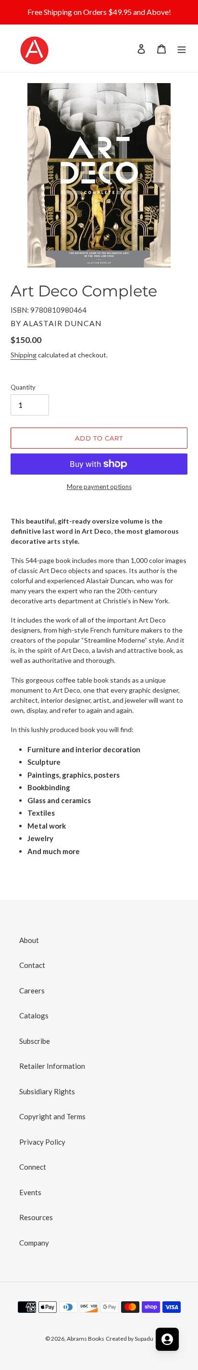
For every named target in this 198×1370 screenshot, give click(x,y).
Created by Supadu (129, 1338)
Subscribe (34, 1041)
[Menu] (182, 48)
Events (30, 1192)
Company (34, 1242)
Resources (36, 1217)
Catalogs (34, 1015)
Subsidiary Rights (47, 1091)
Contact (32, 965)
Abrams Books (85, 1338)
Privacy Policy (42, 1142)
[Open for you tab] (167, 1339)
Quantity (23, 387)
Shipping (24, 355)
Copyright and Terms (52, 1116)
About (29, 940)
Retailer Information (52, 1066)
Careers (32, 990)
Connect (32, 1166)
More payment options (99, 486)
